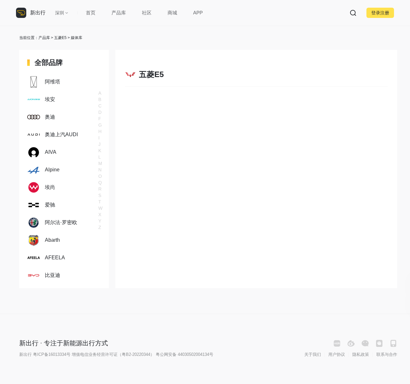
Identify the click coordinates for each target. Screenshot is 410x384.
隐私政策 (360, 354)
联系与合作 (386, 354)
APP (198, 12)
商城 (172, 12)
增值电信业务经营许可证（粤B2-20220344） (113, 354)
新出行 (37, 12)
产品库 (118, 12)
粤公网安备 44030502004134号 (184, 354)
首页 (90, 12)
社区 (147, 12)
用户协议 (336, 354)
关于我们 (312, 354)
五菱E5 (60, 37)
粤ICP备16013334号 (51, 354)
